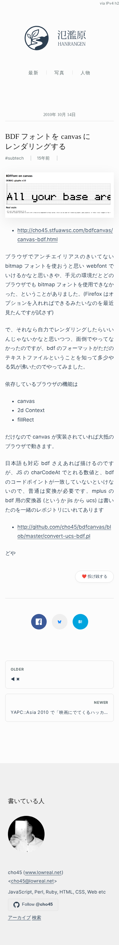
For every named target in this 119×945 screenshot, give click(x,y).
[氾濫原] (59, 38)
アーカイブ (19, 917)
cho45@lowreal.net (32, 881)
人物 (86, 73)
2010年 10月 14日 (59, 114)
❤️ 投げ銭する (94, 576)
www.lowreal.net (43, 872)
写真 (59, 73)
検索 (36, 917)
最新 (33, 73)
